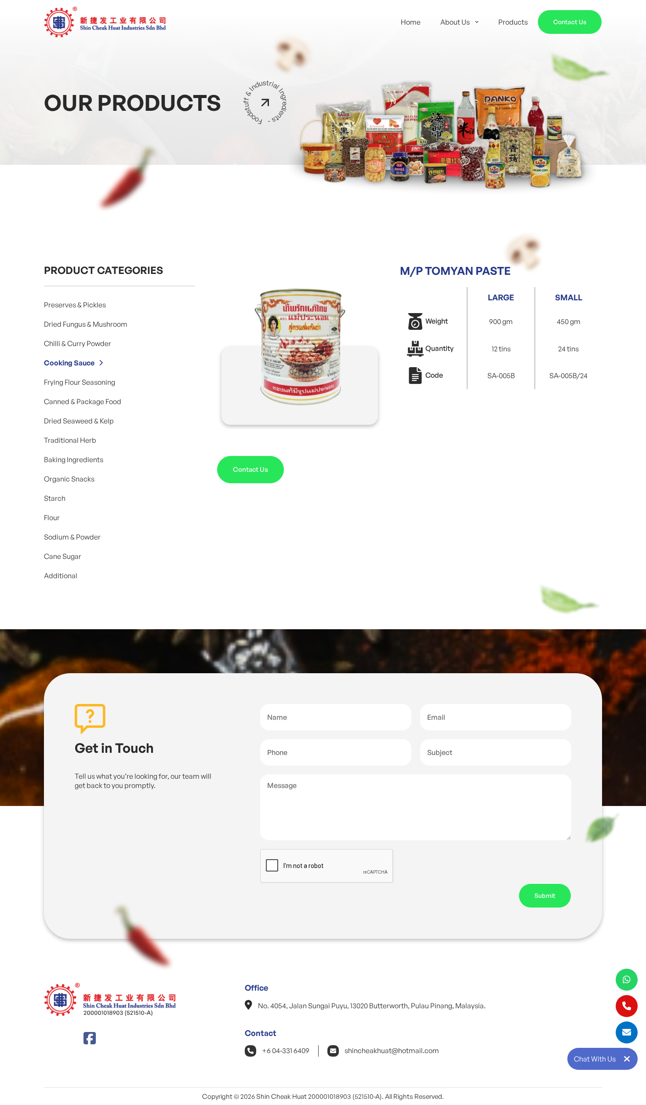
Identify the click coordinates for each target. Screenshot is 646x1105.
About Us (455, 22)
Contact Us (569, 22)
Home (411, 22)
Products (513, 22)
